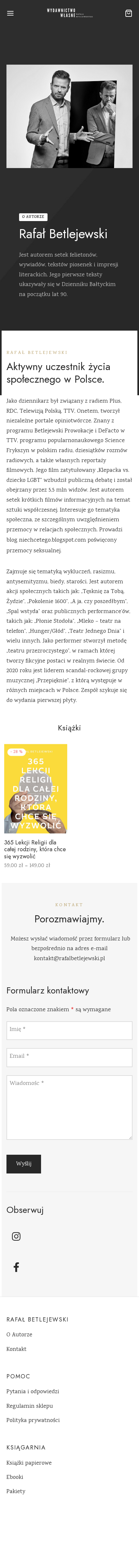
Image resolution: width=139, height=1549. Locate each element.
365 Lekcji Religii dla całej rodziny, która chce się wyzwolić (35, 849)
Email (19, 1056)
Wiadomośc (27, 1083)
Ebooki (14, 1477)
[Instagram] (16, 1236)
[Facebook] (16, 1267)
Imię (18, 1029)
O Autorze (19, 1335)
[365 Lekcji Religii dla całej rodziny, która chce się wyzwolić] (35, 788)
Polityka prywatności (33, 1420)
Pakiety (15, 1492)
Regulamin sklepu (29, 1406)
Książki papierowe (29, 1463)
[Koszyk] (129, 13)
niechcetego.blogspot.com (52, 540)
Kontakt (16, 1349)
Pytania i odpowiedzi (32, 1392)
